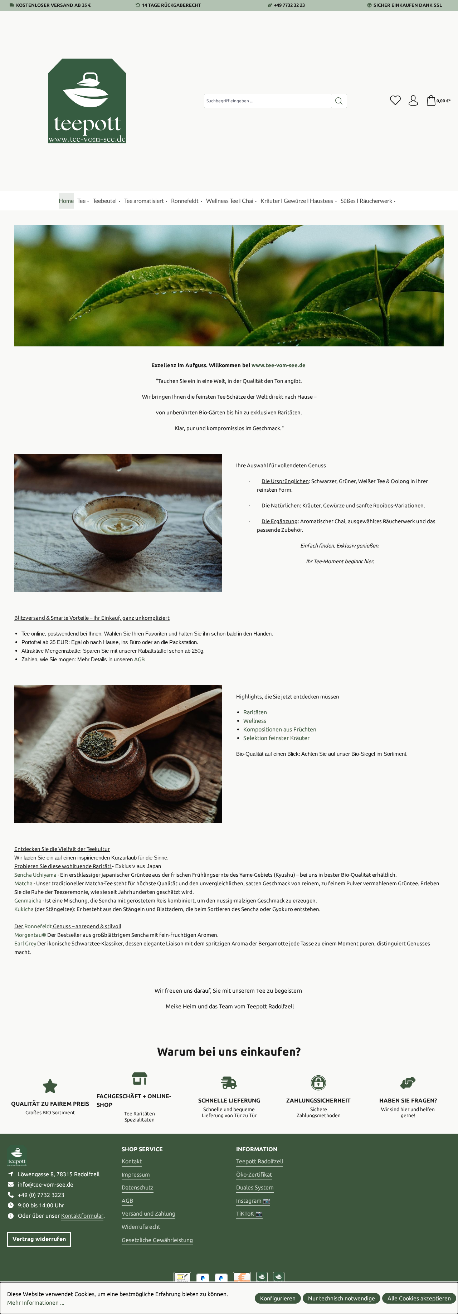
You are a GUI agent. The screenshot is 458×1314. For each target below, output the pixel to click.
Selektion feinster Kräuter (276, 738)
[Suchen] (339, 101)
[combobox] (267, 101)
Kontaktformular (82, 1215)
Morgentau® (30, 935)
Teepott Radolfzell (259, 1161)
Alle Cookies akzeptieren (419, 1298)
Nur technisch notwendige (341, 1298)
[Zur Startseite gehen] (87, 101)
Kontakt (132, 1161)
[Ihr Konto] (413, 101)
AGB (127, 1200)
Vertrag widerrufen (39, 1239)
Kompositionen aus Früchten (279, 729)
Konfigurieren (278, 1298)
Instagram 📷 (253, 1200)
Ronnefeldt (38, 926)
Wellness (254, 720)
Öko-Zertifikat (254, 1174)
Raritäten (255, 712)
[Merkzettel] (395, 101)
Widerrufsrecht (141, 1226)
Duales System (255, 1187)
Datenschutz (138, 1187)
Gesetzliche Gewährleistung (157, 1240)
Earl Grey (25, 943)
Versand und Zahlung (148, 1213)
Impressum (136, 1174)
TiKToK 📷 (249, 1213)
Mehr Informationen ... (35, 1302)
